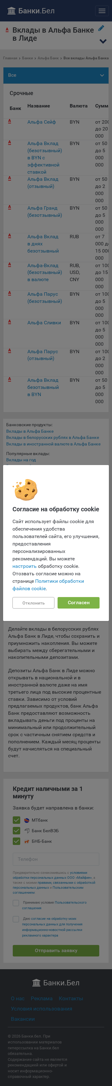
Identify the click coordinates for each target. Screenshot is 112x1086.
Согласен (79, 602)
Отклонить (33, 602)
